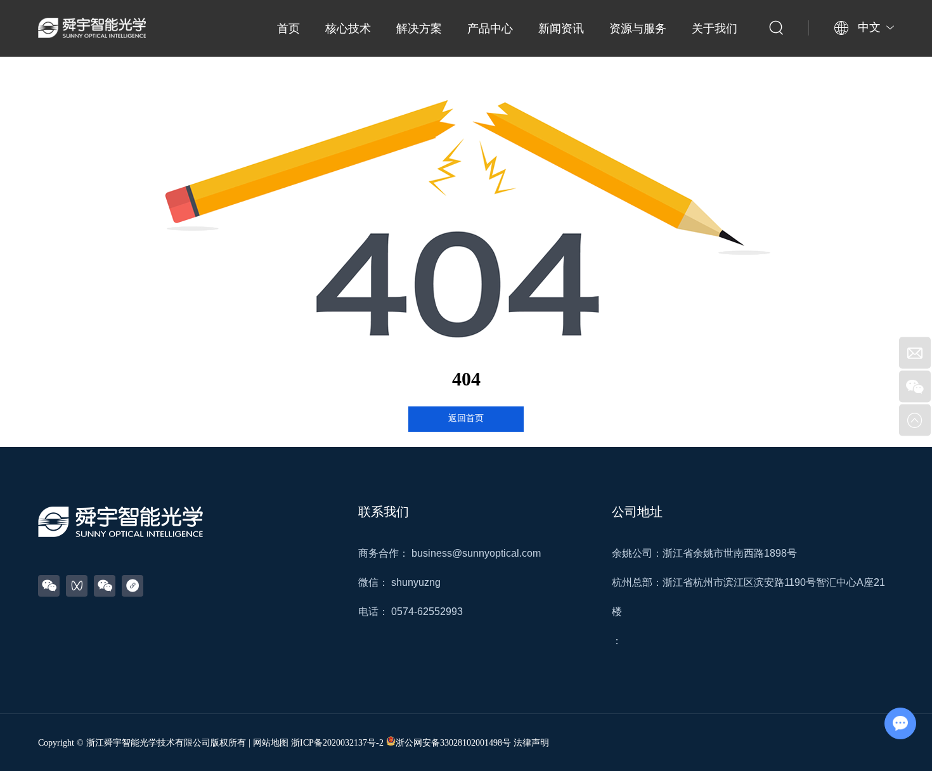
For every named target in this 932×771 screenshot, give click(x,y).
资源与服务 (637, 28)
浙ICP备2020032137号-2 (337, 743)
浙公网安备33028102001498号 (453, 743)
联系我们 (383, 512)
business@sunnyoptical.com (476, 553)
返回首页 (466, 418)
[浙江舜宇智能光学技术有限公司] (92, 28)
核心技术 (348, 28)
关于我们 (714, 28)
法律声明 (531, 743)
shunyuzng (416, 582)
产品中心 (490, 28)
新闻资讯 (561, 28)
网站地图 (270, 743)
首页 (288, 28)
